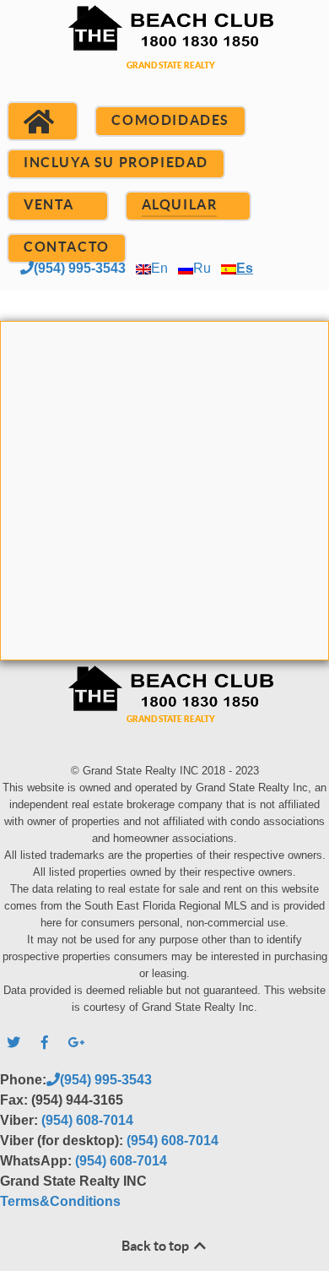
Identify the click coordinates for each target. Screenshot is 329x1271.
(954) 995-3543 (80, 268)
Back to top (156, 1245)
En (159, 268)
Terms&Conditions (60, 1201)
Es (244, 268)
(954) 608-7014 (87, 1120)
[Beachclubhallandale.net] (164, 57)
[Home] (43, 122)
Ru (202, 268)
